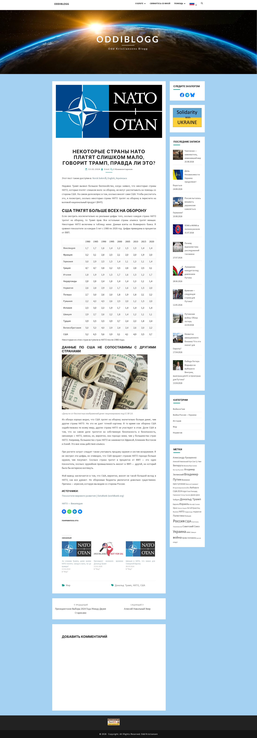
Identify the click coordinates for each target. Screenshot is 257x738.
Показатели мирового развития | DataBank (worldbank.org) (93, 495)
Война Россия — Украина (184, 414)
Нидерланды (189, 512)
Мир (68, 585)
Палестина (178, 515)
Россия (179, 520)
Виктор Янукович (178, 470)
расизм (199, 538)
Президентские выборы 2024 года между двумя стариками (80, 609)
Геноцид (194, 491)
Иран (175, 508)
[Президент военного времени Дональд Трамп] (108, 549)
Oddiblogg (61, 3)
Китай (189, 508)
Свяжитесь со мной (160, 3)
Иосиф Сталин (194, 504)
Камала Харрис (182, 508)
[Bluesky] (192, 94)
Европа (176, 504)
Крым (194, 508)
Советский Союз (191, 526)
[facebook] (182, 94)
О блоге (139, 3)
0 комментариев (123, 169)
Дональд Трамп (123, 585)
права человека (189, 538)
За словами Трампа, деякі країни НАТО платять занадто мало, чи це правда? (76, 564)
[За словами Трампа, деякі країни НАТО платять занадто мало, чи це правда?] (76, 549)
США (142, 585)
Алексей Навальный (180, 461)
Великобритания (190, 466)
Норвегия (177, 432)
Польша (188, 516)
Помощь (178, 3)
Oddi (107, 169)
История (177, 421)
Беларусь (178, 465)
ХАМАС (188, 532)
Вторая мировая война (181, 488)
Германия (176, 495)
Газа (188, 491)
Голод (183, 495)
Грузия (187, 495)
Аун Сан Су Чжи (195, 461)
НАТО (136, 585)
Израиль (184, 504)
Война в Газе (179, 409)
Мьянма (175, 512)
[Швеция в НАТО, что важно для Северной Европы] (140, 549)
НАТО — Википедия (72, 503)
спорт (175, 542)
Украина (179, 531)
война (177, 537)
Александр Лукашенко (184, 457)
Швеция (193, 532)
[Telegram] (187, 94)
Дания (193, 495)
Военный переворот (192, 484)
